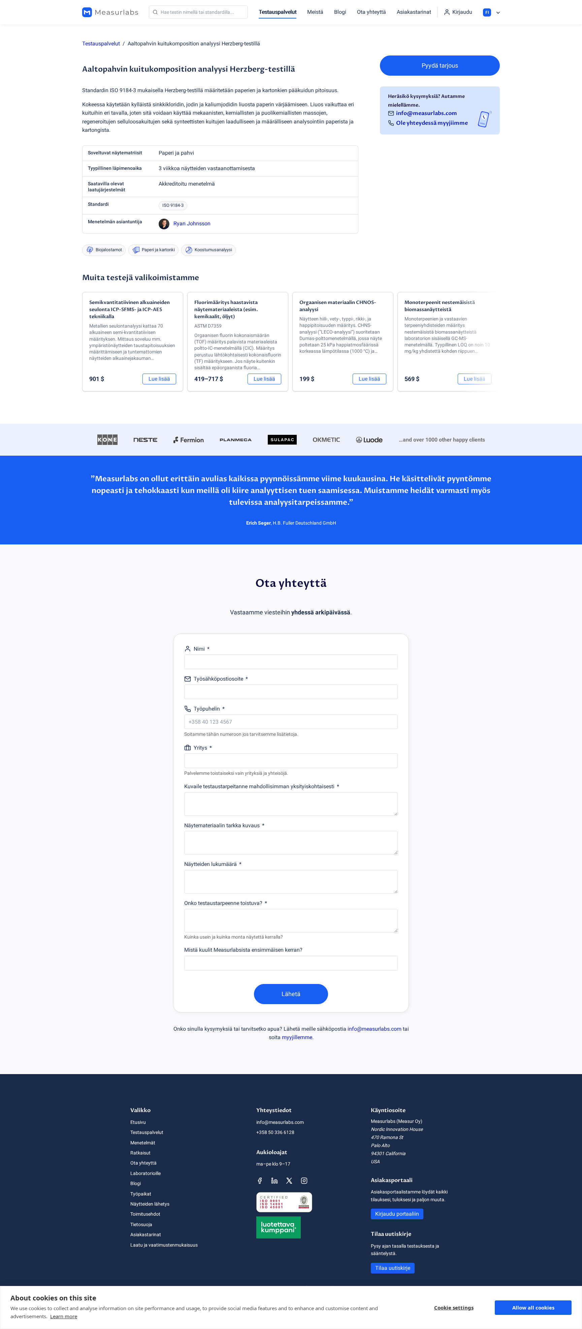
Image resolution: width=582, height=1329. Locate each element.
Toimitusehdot (145, 1214)
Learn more (63, 1316)
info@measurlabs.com (426, 113)
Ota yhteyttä (371, 12)
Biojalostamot (109, 249)
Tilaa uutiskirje (392, 1268)
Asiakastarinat (414, 12)
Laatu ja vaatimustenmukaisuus (164, 1245)
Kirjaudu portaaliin (397, 1214)
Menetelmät (142, 1142)
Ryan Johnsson (192, 223)
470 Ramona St (387, 1137)
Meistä (315, 12)
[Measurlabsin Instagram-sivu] (304, 1180)
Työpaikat (140, 1194)
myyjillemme (297, 1037)
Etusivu (138, 1122)
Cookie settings (454, 1307)
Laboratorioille (145, 1173)
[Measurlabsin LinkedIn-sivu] (274, 1180)
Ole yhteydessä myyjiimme (432, 123)
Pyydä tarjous (440, 65)
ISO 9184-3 (173, 205)
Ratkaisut (140, 1152)
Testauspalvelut (277, 12)
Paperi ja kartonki (158, 249)
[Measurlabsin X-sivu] (289, 1180)
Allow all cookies (533, 1307)
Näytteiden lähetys (149, 1204)
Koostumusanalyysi (213, 249)
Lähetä (291, 993)
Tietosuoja (141, 1224)
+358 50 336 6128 (275, 1132)
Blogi (340, 12)
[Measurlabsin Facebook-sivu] (259, 1180)
